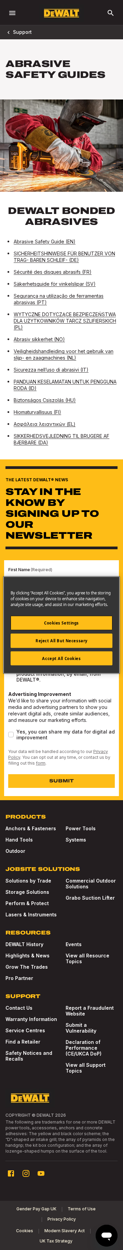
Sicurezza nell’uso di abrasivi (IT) (51, 370)
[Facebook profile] (10, 1173)
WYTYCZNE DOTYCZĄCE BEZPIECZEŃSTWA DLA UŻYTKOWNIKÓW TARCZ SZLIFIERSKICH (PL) (65, 320)
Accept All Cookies (61, 658)
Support (22, 32)
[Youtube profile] (41, 1173)
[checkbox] (11, 734)
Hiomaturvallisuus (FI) (37, 412)
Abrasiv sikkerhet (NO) (39, 339)
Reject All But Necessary (61, 640)
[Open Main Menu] (12, 13)
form (40, 763)
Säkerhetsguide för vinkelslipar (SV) (55, 284)
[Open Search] (111, 13)
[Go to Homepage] (61, 13)
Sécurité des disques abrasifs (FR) (53, 272)
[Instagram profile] (25, 1173)
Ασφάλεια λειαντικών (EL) (45, 424)
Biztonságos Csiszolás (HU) (45, 400)
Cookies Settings (61, 622)
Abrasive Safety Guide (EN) (45, 241)
